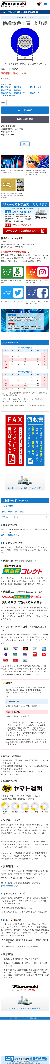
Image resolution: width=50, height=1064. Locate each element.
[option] (25, 42)
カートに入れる (25, 110)
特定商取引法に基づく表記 (13, 512)
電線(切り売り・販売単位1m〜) (13, 87)
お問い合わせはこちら (10, 886)
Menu (45, 2)
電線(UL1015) (35, 87)
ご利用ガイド (16, 500)
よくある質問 (7, 506)
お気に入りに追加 (25, 119)
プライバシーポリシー (11, 517)
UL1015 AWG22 (8, 96)
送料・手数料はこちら (10, 535)
